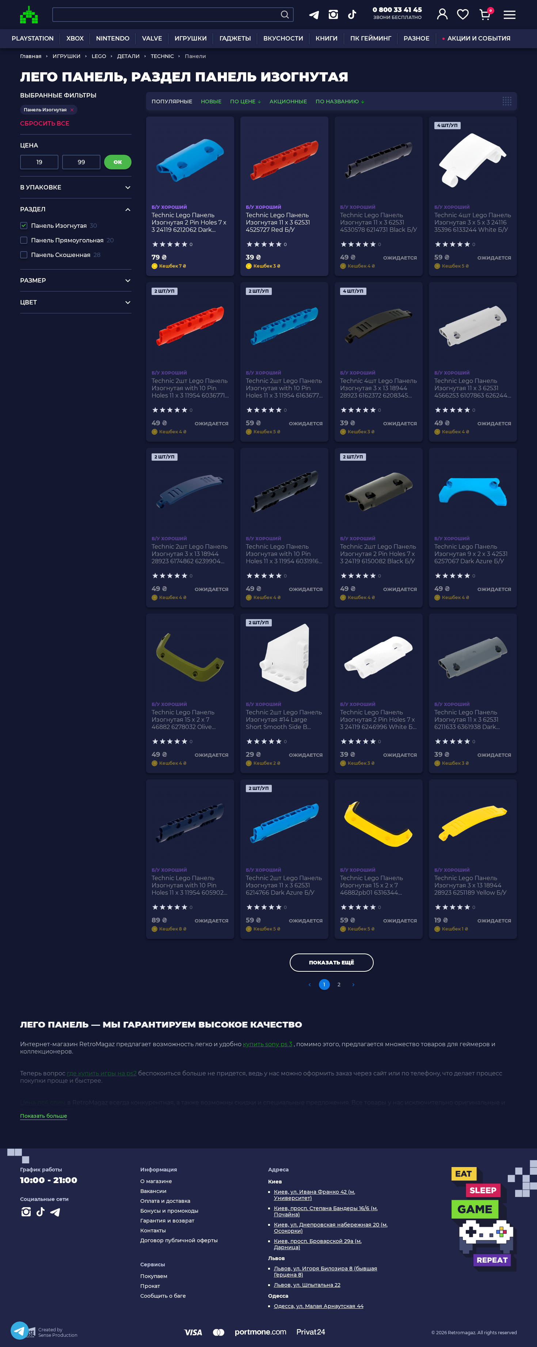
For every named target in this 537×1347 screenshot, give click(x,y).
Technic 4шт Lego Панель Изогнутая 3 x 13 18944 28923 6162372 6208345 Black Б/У (378, 388)
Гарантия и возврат (167, 1221)
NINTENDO (112, 38)
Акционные (288, 101)
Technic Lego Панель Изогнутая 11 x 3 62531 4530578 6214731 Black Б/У (378, 222)
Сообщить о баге (163, 1296)
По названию (338, 101)
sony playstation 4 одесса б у (63, 331)
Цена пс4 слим (43, 1102)
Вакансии (153, 1191)
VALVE (152, 38)
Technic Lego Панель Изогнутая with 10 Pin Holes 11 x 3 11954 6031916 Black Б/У (282, 554)
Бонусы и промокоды (169, 1211)
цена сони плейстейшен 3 (60, 338)
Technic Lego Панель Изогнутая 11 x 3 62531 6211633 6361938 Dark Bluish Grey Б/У (466, 720)
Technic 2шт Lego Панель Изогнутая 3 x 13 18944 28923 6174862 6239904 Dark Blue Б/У (190, 554)
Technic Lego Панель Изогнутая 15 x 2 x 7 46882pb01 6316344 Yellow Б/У (371, 886)
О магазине (156, 1181)
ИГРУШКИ (191, 38)
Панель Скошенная (65, 255)
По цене (243, 101)
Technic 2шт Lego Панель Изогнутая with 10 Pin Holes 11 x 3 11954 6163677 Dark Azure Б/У (284, 388)
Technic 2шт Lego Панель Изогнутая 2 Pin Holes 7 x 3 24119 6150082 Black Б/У (378, 554)
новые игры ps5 (44, 324)
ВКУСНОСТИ (283, 38)
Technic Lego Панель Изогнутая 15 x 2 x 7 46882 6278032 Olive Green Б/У (183, 720)
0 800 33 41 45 (397, 10)
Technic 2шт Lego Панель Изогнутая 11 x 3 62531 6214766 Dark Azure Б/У (284, 885)
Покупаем (153, 1276)
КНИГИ (327, 38)
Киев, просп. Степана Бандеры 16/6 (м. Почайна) (326, 1211)
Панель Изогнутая (64, 225)
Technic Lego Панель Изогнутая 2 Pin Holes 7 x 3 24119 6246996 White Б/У (377, 720)
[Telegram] (20, 1330)
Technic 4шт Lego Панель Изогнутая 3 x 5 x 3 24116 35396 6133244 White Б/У (472, 222)
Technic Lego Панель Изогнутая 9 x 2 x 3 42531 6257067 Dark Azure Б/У (471, 554)
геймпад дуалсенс (48, 352)
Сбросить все (44, 123)
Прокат (150, 1286)
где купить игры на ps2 (102, 1073)
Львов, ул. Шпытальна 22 (307, 1285)
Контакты (153, 1231)
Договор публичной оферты (179, 1240)
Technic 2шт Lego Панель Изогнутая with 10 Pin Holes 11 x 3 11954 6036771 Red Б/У (190, 388)
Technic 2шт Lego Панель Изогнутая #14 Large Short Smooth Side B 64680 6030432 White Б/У (284, 720)
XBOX (75, 38)
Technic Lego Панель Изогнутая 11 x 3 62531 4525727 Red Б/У (278, 222)
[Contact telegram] (56, 1213)
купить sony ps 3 (267, 1044)
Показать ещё (331, 962)
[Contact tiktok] (42, 1213)
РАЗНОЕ (417, 38)
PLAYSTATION (33, 38)
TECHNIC (162, 56)
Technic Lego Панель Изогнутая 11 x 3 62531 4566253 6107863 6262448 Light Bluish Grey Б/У (472, 388)
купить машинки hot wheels (62, 345)
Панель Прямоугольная (72, 240)
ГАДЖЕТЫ (235, 38)
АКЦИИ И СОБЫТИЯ (479, 38)
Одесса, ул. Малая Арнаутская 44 (318, 1306)
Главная (31, 56)
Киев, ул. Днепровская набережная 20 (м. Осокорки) (331, 1228)
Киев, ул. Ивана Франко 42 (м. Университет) (314, 1195)
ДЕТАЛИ (128, 56)
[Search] (285, 14)
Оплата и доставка (165, 1201)
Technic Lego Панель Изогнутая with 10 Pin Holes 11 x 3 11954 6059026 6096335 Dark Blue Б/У (189, 886)
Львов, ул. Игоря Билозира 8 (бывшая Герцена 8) (325, 1272)
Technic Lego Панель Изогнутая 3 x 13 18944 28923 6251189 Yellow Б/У (470, 885)
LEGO (99, 56)
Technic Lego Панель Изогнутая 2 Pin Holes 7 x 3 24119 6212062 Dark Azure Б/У (189, 223)
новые (211, 101)
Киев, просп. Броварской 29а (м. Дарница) (318, 1244)
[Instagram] (27, 1213)
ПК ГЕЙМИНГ (370, 38)
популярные (172, 101)
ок (118, 162)
